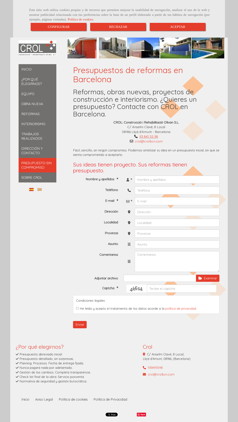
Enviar (79, 324)
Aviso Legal (44, 399)
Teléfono (111, 190)
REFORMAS (30, 114)
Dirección (111, 211)
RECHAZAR (118, 27)
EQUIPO (27, 94)
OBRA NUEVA (32, 104)
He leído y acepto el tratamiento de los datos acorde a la (138, 308)
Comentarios (108, 254)
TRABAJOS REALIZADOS (31, 136)
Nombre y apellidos (100, 179)
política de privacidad (180, 308)
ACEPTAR (177, 27)
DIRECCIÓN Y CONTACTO (32, 150)
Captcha (108, 288)
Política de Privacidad (110, 399)
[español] (32, 189)
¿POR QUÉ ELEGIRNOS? (31, 81)
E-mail (110, 201)
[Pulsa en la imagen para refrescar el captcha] (136, 288)
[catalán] (40, 189)
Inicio (25, 399)
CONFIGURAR (59, 27)
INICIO (26, 69)
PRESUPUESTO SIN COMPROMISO (36, 165)
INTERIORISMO (33, 124)
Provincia (111, 233)
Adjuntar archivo (106, 278)
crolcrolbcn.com (149, 141)
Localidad (111, 222)
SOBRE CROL (31, 177)
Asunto (113, 244)
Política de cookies (80, 19)
